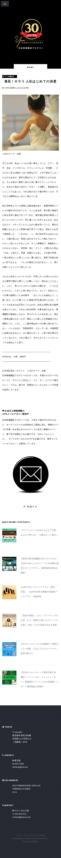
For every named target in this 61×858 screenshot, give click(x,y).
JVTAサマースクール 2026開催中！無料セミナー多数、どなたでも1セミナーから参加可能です (39, 649)
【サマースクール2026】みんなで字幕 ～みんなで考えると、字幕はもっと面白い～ (39, 535)
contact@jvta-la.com (21, 817)
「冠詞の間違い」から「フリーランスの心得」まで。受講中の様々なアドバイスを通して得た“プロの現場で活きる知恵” (39, 620)
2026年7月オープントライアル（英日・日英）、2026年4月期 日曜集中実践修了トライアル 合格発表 (39, 592)
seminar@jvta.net (20, 767)
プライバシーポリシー (26, 835)
